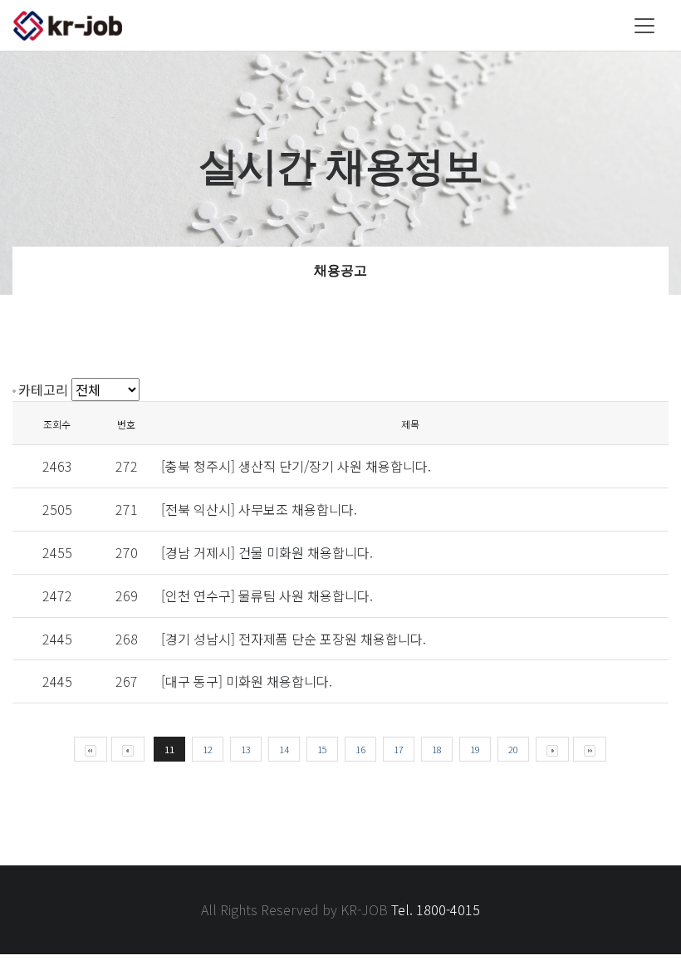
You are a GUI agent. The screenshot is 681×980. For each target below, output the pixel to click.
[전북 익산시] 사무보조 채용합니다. (259, 509)
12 (208, 749)
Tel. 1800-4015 (435, 909)
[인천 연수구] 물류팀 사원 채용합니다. (267, 595)
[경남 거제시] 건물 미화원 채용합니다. (267, 552)
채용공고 (340, 270)
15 (322, 749)
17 (399, 749)
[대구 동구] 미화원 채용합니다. (246, 681)
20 (513, 749)
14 (284, 749)
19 (475, 749)
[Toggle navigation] (644, 25)
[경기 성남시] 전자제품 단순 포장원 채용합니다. (293, 639)
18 (437, 749)
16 (360, 749)
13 (246, 749)
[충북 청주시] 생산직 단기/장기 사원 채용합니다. (296, 466)
